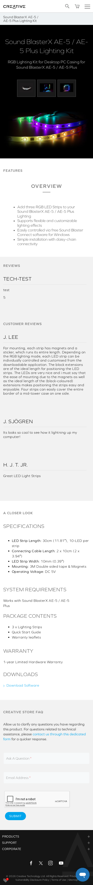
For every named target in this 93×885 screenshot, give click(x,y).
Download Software (22, 685)
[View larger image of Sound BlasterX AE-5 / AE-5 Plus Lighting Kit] (26, 87)
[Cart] (77, 6)
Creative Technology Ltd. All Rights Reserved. (42, 876)
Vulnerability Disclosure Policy (32, 879)
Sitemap (73, 879)
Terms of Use (58, 879)
